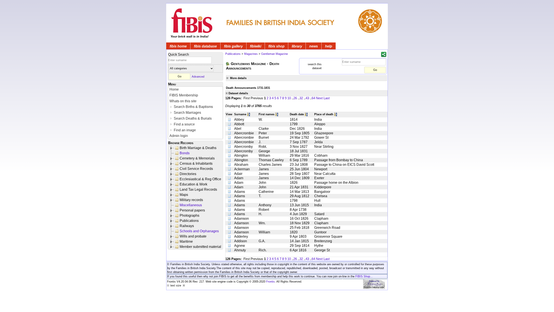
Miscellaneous (191, 205)
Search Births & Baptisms (193, 107)
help (328, 46)
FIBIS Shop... (364, 276)
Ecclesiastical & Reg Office (200, 179)
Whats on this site (182, 101)
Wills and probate (193, 236)
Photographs (189, 215)
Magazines (251, 53)
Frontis (270, 281)
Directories (188, 174)
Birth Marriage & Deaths (198, 148)
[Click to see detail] (230, 119)
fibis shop (276, 46)
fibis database (205, 46)
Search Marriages (187, 112)
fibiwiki (255, 46)
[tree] (196, 197)
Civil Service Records (196, 169)
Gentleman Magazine (274, 53)
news (313, 46)
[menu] (195, 112)
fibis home (178, 46)
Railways (187, 226)
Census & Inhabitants (196, 163)
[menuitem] (195, 90)
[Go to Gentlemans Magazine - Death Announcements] (228, 64)
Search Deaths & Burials (192, 118)
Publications (189, 221)
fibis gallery (233, 46)
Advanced (198, 76)
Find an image (184, 130)
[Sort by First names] (277, 114)
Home (174, 89)
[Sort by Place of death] (336, 114)
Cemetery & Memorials (197, 158)
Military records (191, 200)
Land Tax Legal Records (198, 189)
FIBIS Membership (183, 95)
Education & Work (193, 184)
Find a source (184, 124)
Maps (184, 195)
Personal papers (192, 210)
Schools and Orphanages (199, 231)
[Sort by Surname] (249, 114)
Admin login (178, 136)
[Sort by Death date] (307, 114)
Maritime (186, 241)
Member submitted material (200, 247)
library (297, 46)
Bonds (185, 153)
